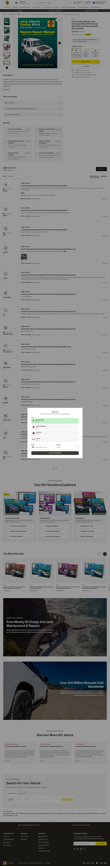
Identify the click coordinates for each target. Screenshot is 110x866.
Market (33, 444)
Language (58, 444)
